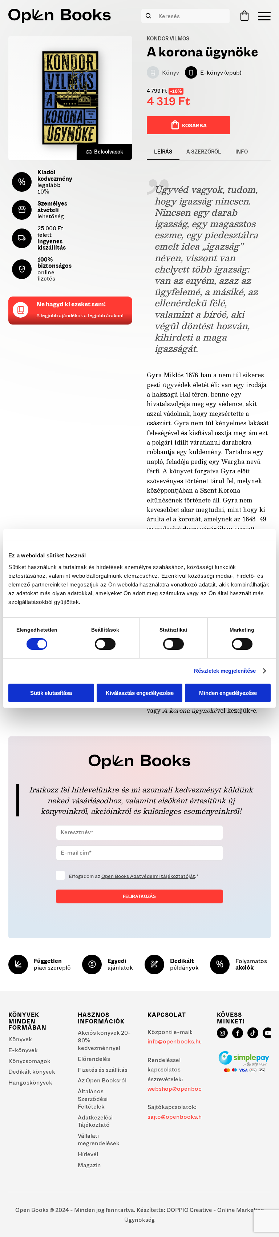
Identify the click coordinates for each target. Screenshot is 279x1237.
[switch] (105, 644)
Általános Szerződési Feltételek (93, 1099)
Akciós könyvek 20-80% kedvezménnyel (104, 1040)
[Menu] (262, 16)
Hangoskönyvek (30, 1082)
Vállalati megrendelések (99, 1139)
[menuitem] (262, 16)
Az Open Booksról (102, 1080)
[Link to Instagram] (222, 1032)
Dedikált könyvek (31, 1071)
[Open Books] (59, 16)
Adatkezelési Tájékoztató (95, 1121)
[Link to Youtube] (268, 1032)
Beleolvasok (108, 152)
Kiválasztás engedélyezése (140, 693)
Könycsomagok (29, 1061)
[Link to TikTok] (252, 1032)
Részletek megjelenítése (225, 671)
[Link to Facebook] (237, 1032)
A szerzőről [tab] (203, 152)
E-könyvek (23, 1050)
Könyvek (20, 1039)
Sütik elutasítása (51, 693)
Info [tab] (241, 152)
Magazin (89, 1165)
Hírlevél (88, 1154)
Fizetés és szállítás (103, 1069)
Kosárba (194, 125)
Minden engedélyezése (228, 693)
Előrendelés (94, 1058)
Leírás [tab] (163, 152)
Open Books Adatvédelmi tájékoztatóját (148, 876)
